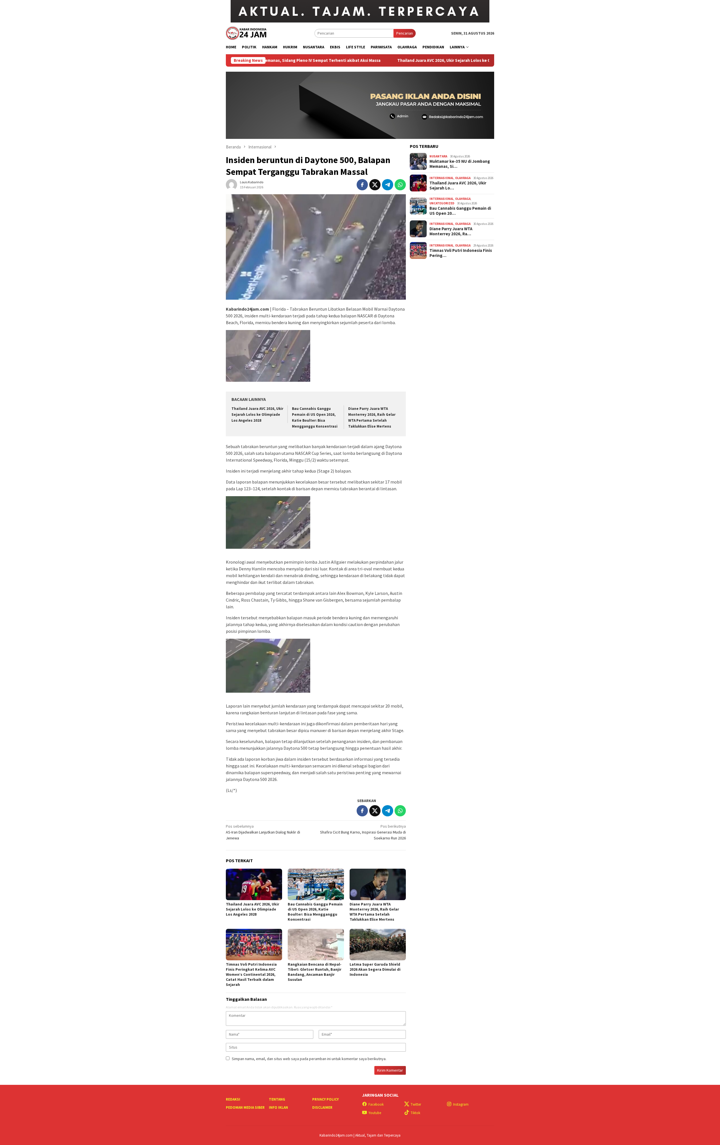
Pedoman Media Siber (245, 1107)
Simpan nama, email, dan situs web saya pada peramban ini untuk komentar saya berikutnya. (309, 1058)
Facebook (376, 1104)
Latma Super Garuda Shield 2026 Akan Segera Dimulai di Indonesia (375, 969)
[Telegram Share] (387, 184)
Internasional (441, 178)
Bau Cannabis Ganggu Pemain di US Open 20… (460, 210)
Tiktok (415, 1112)
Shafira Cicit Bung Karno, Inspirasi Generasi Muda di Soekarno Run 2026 (363, 832)
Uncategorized (441, 203)
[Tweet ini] (375, 184)
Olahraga (463, 178)
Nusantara (438, 156)
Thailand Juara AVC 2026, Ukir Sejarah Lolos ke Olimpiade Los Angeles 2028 (412, 60)
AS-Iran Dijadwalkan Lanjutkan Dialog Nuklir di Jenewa (263, 832)
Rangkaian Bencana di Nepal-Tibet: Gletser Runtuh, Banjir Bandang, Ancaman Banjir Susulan (314, 972)
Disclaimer (322, 1107)
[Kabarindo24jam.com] (246, 32)
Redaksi (233, 1099)
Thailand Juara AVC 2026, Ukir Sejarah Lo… (457, 185)
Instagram (461, 1104)
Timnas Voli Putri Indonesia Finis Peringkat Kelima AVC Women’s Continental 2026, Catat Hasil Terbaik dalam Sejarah (251, 974)
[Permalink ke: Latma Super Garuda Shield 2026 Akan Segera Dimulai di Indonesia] (378, 944)
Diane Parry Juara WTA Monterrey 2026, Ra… (450, 231)
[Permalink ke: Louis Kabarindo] (231, 184)
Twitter (416, 1104)
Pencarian (404, 33)
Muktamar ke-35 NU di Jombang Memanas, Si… (459, 164)
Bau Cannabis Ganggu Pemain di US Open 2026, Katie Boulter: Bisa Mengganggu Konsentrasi (315, 912)
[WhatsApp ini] (400, 184)
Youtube (374, 1112)
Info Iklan (278, 1107)
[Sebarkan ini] (362, 184)
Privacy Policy (325, 1099)
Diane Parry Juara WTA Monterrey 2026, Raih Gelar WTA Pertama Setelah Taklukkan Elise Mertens (374, 912)
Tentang (277, 1099)
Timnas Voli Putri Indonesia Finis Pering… (460, 253)
